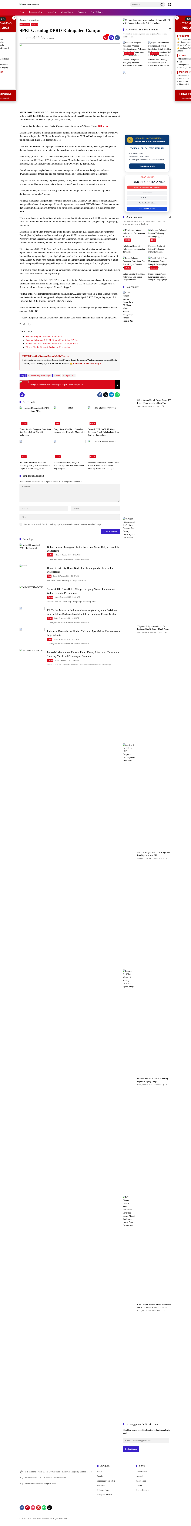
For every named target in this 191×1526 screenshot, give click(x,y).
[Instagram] (33, 1507)
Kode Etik (101, 1485)
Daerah (92, 423)
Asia (57, 423)
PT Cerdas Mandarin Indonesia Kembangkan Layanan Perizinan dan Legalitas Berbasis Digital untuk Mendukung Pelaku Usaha (35, 466)
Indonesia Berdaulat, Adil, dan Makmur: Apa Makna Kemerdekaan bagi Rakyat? (69, 466)
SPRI (58, 375)
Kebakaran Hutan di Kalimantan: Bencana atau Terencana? (134, 249)
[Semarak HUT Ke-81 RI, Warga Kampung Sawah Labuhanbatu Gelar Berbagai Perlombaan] (104, 416)
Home (99, 1472)
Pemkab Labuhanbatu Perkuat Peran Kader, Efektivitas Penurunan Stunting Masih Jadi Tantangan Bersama (103, 466)
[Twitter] (105, 394)
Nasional (35, 24)
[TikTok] (49, 1507)
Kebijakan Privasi (104, 1495)
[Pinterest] (27, 1507)
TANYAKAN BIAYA (147, 166)
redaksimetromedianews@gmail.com (40, 1484)
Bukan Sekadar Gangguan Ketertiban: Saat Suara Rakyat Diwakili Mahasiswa (35, 432)
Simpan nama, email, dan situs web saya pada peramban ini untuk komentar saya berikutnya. (62, 524)
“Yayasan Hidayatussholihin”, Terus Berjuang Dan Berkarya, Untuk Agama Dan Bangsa (153, 628)
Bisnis (24, 457)
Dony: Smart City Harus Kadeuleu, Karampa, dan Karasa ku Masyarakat (69, 430)
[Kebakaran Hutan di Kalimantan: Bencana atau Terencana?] (134, 236)
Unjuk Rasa (69, 375)
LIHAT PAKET (147, 209)
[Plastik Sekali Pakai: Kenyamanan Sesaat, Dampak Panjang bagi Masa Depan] (159, 264)
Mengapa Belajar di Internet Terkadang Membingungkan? (156, 249)
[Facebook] (99, 394)
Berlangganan (131, 1449)
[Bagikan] (117, 37)
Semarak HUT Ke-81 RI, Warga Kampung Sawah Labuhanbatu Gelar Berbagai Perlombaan (103, 432)
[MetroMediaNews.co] (29, 4)
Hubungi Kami (103, 1490)
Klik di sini (103, 126)
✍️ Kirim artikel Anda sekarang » (85, 363)
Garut (58, 457)
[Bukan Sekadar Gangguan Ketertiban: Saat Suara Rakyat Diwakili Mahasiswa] (35, 416)
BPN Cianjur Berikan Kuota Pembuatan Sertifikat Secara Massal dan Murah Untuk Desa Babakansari (154, 1306)
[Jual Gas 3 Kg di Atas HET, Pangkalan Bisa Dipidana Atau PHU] (129, 855)
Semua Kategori (142, 1490)
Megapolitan (24, 24)
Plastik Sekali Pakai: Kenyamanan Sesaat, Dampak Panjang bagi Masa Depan (157, 277)
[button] (162, 4)
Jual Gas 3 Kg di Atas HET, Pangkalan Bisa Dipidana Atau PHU (153, 854)
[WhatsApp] (117, 394)
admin (28, 37)
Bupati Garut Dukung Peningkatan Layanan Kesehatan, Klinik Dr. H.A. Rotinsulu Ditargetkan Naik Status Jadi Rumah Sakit (159, 63)
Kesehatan (154, 268)
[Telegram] (111, 394)
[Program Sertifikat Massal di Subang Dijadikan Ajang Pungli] (129, 1081)
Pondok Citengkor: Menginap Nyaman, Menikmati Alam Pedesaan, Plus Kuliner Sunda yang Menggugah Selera (134, 63)
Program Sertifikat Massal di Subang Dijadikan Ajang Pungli (152, 1080)
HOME (24, 423)
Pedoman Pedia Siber (106, 1481)
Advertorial (129, 54)
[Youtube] (38, 1507)
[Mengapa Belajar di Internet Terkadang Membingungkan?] (159, 236)
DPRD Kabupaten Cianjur (40, 375)
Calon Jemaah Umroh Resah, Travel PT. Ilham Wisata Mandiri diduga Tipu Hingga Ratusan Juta (154, 402)
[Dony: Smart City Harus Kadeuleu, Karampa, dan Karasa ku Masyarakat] (70, 416)
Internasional (141, 1472)
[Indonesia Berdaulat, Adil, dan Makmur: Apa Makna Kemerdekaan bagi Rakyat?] (70, 450)
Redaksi (100, 1476)
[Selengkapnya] (170, 29)
